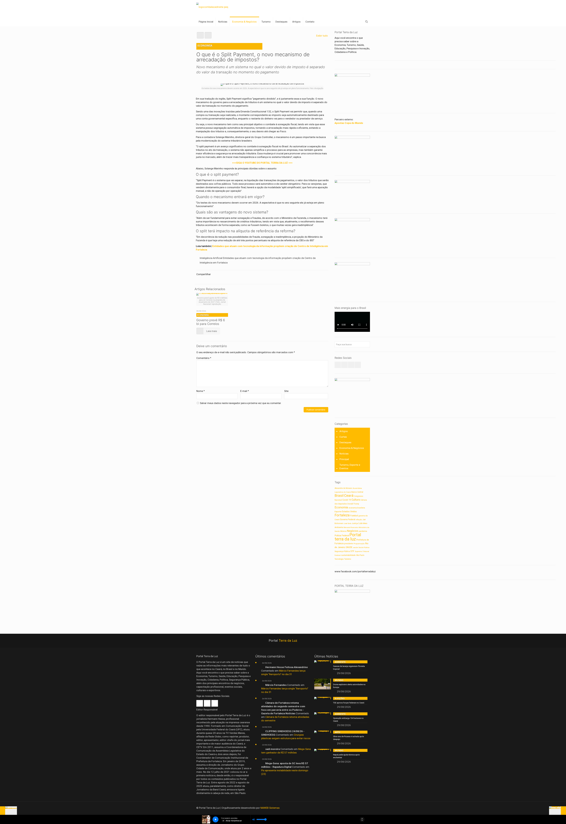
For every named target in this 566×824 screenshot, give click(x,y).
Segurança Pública (342, 551)
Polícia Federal (342, 535)
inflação (359, 520)
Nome (200, 391)
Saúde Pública (363, 547)
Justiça (355, 523)
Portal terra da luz (348, 537)
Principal (344, 459)
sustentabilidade (348, 555)
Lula (360, 523)
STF (352, 551)
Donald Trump (353, 504)
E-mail (244, 391)
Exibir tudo (322, 35)
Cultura (356, 499)
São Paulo (360, 555)
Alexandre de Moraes (343, 488)
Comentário (203, 358)
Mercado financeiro (351, 527)
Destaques (345, 442)
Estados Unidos (349, 511)
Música (343, 531)
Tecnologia (339, 559)
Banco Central (357, 492)
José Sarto (347, 523)
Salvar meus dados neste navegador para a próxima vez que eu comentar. (240, 403)
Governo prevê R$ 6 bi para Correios (210, 320)
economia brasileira (357, 508)
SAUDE (349, 547)
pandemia (363, 531)
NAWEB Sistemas (270, 807)
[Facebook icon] (357, 808)
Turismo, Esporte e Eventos (349, 466)
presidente (348, 544)
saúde (355, 547)
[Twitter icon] (361, 808)
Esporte (338, 511)
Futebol (354, 515)
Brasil (339, 496)
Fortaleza (342, 515)
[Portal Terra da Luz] (212, 7)
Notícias (344, 453)
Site (286, 391)
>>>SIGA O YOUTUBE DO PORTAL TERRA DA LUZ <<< (262, 162)
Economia (341, 507)
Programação (359, 544)
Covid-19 (346, 500)
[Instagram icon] (365, 808)
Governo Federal (347, 519)
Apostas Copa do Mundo (349, 123)
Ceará (348, 496)
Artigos (343, 431)
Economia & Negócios (351, 448)
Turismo (347, 559)
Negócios (352, 530)
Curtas (343, 436)
